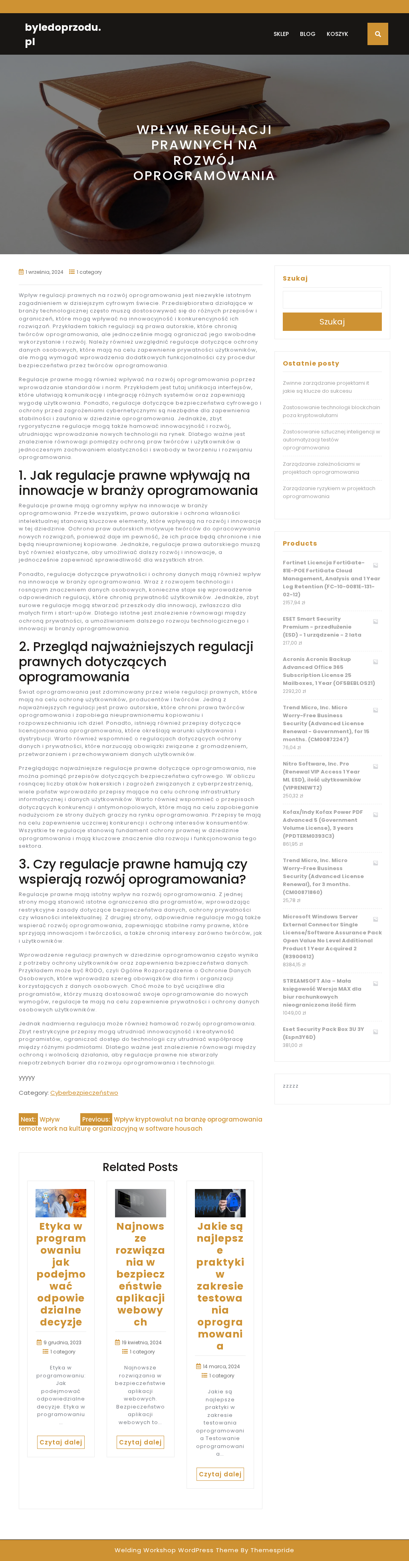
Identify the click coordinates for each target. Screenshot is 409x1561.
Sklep (281, 34)
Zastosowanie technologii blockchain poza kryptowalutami (331, 411)
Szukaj (295, 278)
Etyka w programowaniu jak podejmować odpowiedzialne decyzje (61, 1274)
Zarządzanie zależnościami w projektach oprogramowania (321, 468)
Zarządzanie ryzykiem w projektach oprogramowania (329, 492)
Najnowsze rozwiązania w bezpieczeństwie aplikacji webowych (140, 1274)
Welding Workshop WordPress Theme (177, 1550)
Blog (308, 34)
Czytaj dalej (61, 1442)
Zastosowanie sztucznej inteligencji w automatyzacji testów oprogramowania (331, 439)
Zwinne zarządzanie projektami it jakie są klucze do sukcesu (326, 387)
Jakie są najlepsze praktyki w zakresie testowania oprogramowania (220, 1286)
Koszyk (337, 34)
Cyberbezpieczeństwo (84, 1092)
